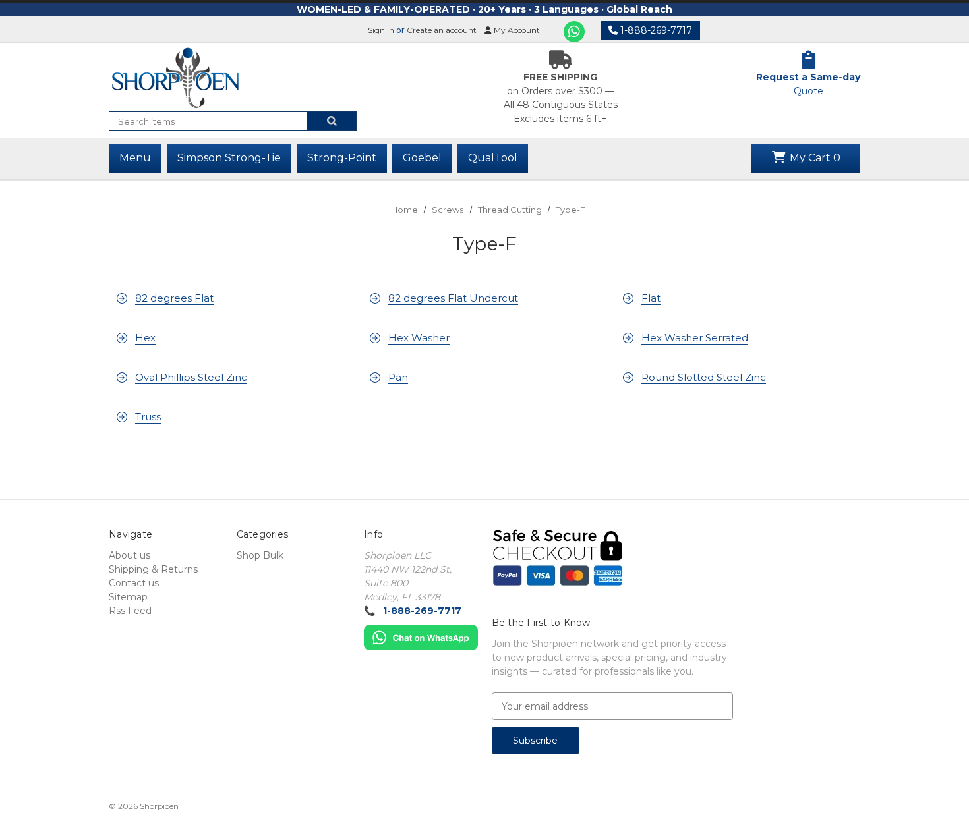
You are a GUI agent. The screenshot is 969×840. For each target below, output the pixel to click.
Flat (651, 298)
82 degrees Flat (174, 298)
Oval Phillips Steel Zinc (191, 377)
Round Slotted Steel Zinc (703, 377)
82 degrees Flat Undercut (453, 298)
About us (129, 555)
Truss (148, 416)
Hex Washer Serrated (694, 337)
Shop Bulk (260, 555)
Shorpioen (159, 806)
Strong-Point (341, 158)
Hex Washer (419, 337)
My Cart (813, 158)
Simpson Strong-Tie (229, 158)
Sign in (381, 30)
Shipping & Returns (153, 569)
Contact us (134, 583)
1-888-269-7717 (655, 30)
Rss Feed (130, 611)
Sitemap (128, 597)
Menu (135, 158)
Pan (398, 377)
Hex (145, 337)
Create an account (442, 30)
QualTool (492, 158)
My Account (516, 30)
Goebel (422, 158)
